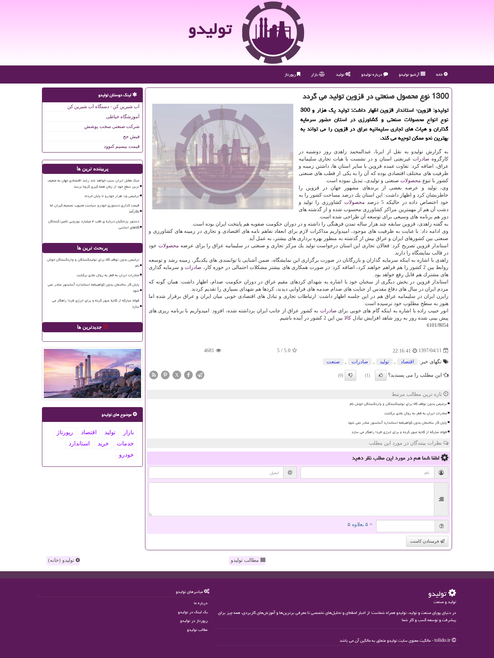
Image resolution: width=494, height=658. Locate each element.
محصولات (410, 180)
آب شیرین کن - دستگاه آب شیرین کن (103, 106)
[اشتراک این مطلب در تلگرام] (200, 374)
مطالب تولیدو (245, 560)
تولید (340, 74)
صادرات (421, 159)
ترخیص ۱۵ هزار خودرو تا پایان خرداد (111, 196)
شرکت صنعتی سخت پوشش (112, 126)
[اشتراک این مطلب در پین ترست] (165, 374)
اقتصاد (407, 361)
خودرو (126, 455)
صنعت (333, 361)
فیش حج (131, 136)
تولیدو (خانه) (62, 560)
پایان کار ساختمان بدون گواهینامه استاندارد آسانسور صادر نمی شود (397, 422)
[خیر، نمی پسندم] (350, 375)
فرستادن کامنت (425, 541)
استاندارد (79, 443)
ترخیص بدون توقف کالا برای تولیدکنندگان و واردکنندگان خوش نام (398, 403)
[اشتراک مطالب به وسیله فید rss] (154, 374)
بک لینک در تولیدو (193, 612)
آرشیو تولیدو (410, 74)
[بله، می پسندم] (381, 375)
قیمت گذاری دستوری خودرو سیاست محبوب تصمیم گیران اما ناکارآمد (94, 208)
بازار (315, 74)
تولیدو (210, 28)
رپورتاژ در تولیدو (194, 620)
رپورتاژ (291, 74)
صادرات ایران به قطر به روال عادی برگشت (415, 413)
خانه (440, 74)
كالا (347, 318)
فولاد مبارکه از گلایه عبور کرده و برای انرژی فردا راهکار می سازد (399, 432)
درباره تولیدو (372, 74)
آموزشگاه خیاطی (123, 116)
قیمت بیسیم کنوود (122, 146)
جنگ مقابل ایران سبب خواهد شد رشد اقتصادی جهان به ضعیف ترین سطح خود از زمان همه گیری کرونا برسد (93, 183)
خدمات (125, 443)
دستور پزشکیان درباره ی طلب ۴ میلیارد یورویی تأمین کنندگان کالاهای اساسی (93, 224)
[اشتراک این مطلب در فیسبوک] (188, 374)
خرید (103, 443)
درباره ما (201, 603)
